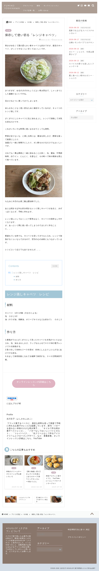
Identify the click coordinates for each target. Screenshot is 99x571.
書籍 (38, 5)
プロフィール (28, 5)
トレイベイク (21, 433)
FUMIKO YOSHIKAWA (12, 7)
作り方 (18, 280)
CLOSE (55, 266)
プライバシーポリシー (77, 537)
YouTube (37, 438)
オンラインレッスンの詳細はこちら (34, 383)
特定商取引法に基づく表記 (79, 529)
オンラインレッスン (51, 5)
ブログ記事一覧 (29, 10)
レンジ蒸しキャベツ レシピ (26, 273)
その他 (8, 30)
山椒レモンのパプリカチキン (81, 42)
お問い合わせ (43, 10)
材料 (17, 277)
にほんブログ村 (14, 403)
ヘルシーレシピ (85, 27)
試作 (82, 48)
